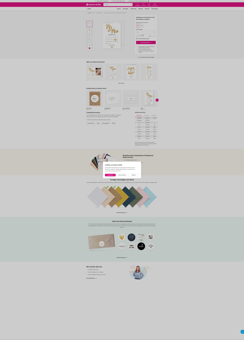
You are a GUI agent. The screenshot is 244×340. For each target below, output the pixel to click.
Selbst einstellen (122, 175)
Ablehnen (134, 175)
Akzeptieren (110, 175)
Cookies (121, 167)
